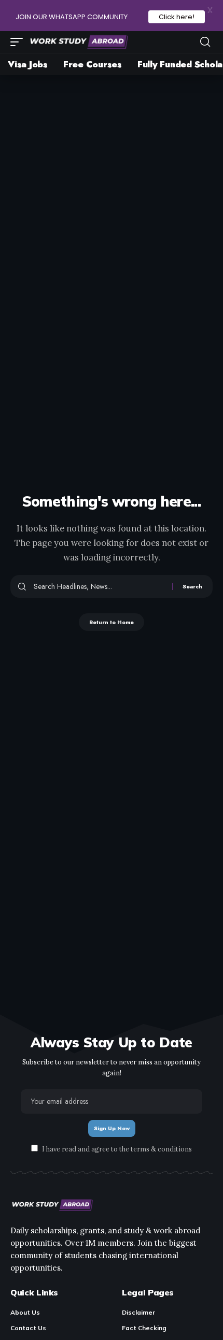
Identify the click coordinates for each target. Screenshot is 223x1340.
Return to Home (111, 622)
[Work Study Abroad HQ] (78, 42)
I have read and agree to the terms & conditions (117, 1149)
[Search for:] (99, 586)
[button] (19, 42)
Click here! (176, 17)
